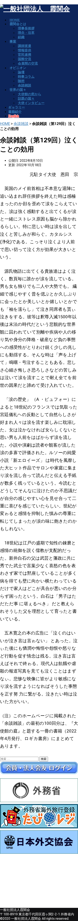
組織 (21, 37)
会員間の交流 (28, 63)
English (13, 116)
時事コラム (26, 76)
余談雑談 (21, 124)
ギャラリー (16, 107)
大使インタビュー (31, 103)
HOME (5, 124)
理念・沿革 (26, 32)
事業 (13, 41)
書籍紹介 (15, 111)
